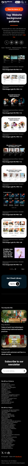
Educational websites (8, 427)
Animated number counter (9, 396)
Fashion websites (6, 431)
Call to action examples (8, 387)
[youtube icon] (5, 453)
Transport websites (7, 446)
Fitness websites (6, 433)
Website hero (5, 383)
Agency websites (6, 420)
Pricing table (5, 397)
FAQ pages (4, 418)
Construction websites (8, 425)
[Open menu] (25, 2)
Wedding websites (7, 448)
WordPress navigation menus (10, 395)
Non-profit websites (7, 439)
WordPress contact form (9, 398)
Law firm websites (7, 438)
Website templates (16, 47)
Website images (6, 392)
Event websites (6, 430)
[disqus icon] (11, 42)
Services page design (8, 416)
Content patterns (6, 399)
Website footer (6, 388)
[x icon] (7, 42)
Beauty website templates (9, 422)
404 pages (4, 412)
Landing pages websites (8, 411)
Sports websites (6, 443)
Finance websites (6, 432)
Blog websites (5, 417)
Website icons (5, 391)
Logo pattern (5, 393)
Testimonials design (7, 402)
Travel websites (6, 447)
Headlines (4, 390)
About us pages (6, 414)
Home (2, 47)
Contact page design (7, 415)
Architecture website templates (11, 421)
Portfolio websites (7, 442)
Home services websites (9, 437)
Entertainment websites (8, 428)
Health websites (6, 436)
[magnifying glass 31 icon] (16, 42)
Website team (5, 401)
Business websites (7, 423)
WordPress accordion (8, 385)
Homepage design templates (10, 410)
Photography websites (8, 441)
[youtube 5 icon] (21, 42)
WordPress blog (6, 386)
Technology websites (8, 444)
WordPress (8, 47)
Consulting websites (7, 426)
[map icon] (8, 453)
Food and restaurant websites (10, 434)
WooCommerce (6, 403)
